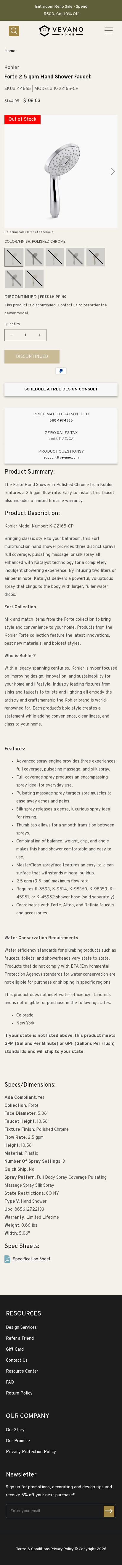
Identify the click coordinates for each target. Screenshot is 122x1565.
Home (9, 51)
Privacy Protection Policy (31, 1452)
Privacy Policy (62, 1549)
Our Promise (18, 1441)
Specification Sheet (32, 1259)
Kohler (11, 68)
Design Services (21, 1328)
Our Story (15, 1430)
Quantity (12, 324)
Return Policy (19, 1393)
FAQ (10, 1382)
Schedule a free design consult (61, 389)
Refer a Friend (20, 1339)
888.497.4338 (61, 420)
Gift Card (15, 1349)
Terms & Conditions (33, 1549)
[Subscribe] (109, 1511)
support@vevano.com (61, 457)
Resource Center (22, 1371)
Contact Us (17, 1360)
